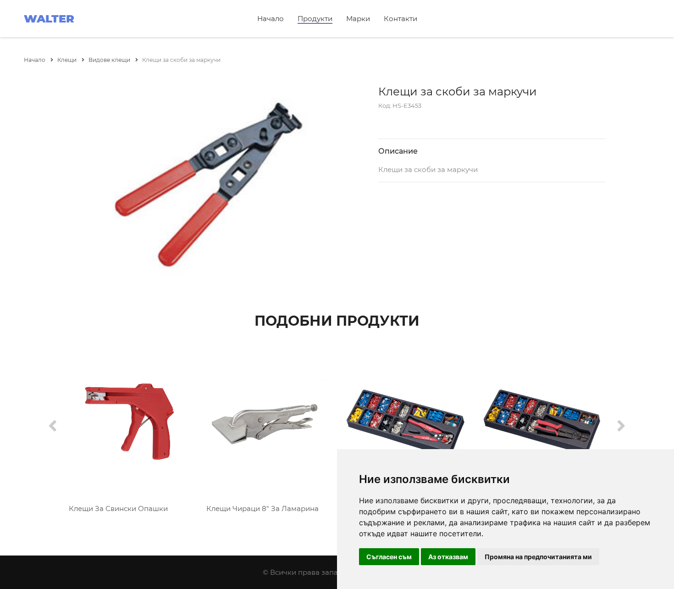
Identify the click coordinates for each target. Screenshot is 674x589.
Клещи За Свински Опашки (118, 508)
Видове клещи (110, 59)
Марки (358, 18)
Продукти (315, 18)
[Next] (621, 426)
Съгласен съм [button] (389, 557)
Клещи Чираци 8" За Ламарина (262, 508)
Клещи (67, 59)
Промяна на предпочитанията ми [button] (538, 557)
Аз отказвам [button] (448, 557)
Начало (270, 18)
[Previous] (52, 426)
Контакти (400, 18)
